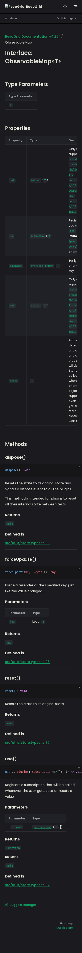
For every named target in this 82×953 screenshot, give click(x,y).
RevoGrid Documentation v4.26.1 (32, 36)
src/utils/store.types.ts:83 (27, 543)
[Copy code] (75, 470)
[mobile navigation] (75, 6)
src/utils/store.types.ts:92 (27, 885)
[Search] (65, 6)
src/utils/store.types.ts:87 (27, 742)
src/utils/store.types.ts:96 (27, 661)
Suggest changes (23, 905)
